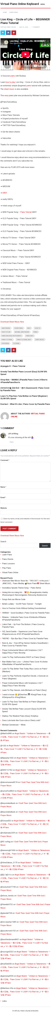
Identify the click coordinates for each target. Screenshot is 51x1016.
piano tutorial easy (24, 339)
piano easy (29, 336)
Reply (12, 442)
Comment (4, 460)
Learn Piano (13, 12)
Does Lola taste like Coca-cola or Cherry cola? (21, 720)
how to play (10, 82)
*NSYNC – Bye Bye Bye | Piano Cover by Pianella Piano (25, 638)
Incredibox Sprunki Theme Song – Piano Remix (21, 588)
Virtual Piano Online (8, 27)
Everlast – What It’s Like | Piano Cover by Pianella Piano (25, 404)
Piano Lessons (8, 563)
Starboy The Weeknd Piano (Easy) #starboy (20, 716)
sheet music (9, 89)
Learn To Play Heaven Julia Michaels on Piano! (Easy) (24, 690)
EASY (4, 193)
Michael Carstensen (22, 332)
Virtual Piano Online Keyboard (19, 4)
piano (12, 76)
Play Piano (6, 568)
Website (3, 508)
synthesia (5, 343)
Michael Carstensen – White (14, 725)
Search (3, 541)
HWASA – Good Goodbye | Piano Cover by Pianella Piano (26, 613)
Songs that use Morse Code (13, 599)
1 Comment (36, 27)
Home (5, 12)
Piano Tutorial (26, 212)
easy (7, 95)
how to (37, 328)
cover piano (18, 328)
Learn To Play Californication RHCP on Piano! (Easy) (23, 657)
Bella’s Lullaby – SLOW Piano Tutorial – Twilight (22, 604)
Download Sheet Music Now (12, 322)
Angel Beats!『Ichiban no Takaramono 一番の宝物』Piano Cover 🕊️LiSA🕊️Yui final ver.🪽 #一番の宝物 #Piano (25, 737)
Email (3, 497)
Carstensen (6, 328)
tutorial (16, 343)
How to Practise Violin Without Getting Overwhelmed (24, 608)
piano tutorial (7, 339)
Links (4, 1001)
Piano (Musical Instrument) (11, 336)
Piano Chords (7, 559)
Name (3, 487)
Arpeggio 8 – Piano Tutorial (12, 366)
